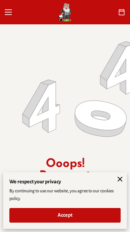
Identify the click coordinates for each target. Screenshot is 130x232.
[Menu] (8, 12)
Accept (65, 215)
